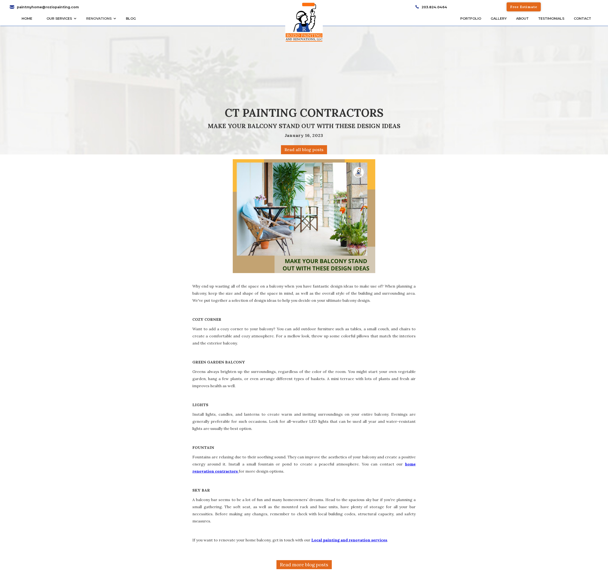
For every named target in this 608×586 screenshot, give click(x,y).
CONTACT (582, 18)
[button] (62, 18)
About (522, 18)
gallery (499, 18)
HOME (27, 18)
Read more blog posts (304, 564)
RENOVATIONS (99, 18)
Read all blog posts (304, 149)
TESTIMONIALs (551, 18)
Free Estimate (523, 7)
